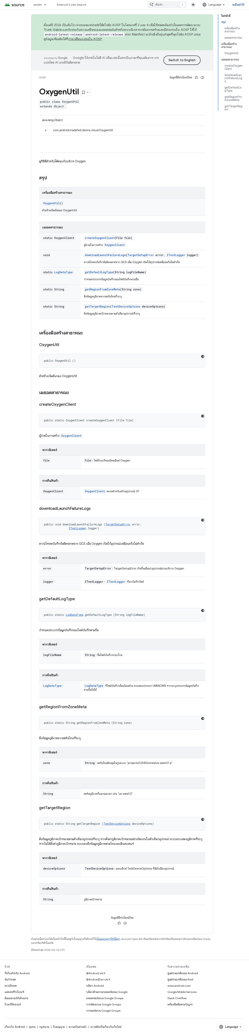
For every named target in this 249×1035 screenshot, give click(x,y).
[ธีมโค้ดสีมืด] (202, 356)
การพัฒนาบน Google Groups (103, 1004)
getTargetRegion (97, 306)
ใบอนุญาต (59, 1026)
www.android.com (179, 985)
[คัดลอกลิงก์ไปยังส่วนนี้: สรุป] (51, 178)
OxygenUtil (51, 203)
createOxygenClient (100, 238)
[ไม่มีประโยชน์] (202, 77)
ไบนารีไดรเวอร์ (13, 1004)
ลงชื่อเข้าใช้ (238, 4)
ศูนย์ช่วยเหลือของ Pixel (180, 979)
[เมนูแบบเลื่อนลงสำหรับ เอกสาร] (47, 4)
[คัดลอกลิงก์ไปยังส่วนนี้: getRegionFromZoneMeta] (90, 707)
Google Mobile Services (181, 992)
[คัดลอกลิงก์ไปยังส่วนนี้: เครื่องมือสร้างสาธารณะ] (87, 333)
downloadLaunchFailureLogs (105, 255)
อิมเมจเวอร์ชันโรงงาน (16, 998)
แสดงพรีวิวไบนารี (14, 992)
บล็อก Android (95, 985)
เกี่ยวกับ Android (15, 1026)
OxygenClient (115, 245)
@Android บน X (95, 973)
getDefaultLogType (99, 272)
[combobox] (167, 4)
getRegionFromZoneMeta (102, 289)
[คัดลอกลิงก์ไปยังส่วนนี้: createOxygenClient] (80, 404)
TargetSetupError (140, 255)
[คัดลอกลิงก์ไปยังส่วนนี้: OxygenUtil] (63, 345)
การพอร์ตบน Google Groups (103, 1010)
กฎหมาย (44, 1026)
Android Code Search (71, 4)
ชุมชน (32, 1026)
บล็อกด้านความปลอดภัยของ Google (106, 992)
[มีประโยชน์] (196, 77)
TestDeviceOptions (126, 306)
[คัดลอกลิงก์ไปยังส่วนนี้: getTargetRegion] (74, 808)
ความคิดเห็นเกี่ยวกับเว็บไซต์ (105, 1026)
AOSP (42, 77)
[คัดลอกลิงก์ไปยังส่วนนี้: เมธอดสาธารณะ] (73, 393)
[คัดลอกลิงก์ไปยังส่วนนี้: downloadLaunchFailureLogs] (94, 508)
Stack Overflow (177, 998)
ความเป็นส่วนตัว (78, 1026)
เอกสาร (38, 4)
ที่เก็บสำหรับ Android (17, 973)
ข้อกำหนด (10, 979)
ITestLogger (176, 255)
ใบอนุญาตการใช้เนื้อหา (108, 939)
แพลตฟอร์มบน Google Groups (104, 998)
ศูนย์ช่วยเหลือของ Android (182, 973)
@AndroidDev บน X (98, 979)
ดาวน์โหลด (11, 985)
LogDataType (63, 272)
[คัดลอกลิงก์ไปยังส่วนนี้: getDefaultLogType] (79, 599)
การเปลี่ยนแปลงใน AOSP (85, 39)
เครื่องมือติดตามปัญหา (180, 1004)
